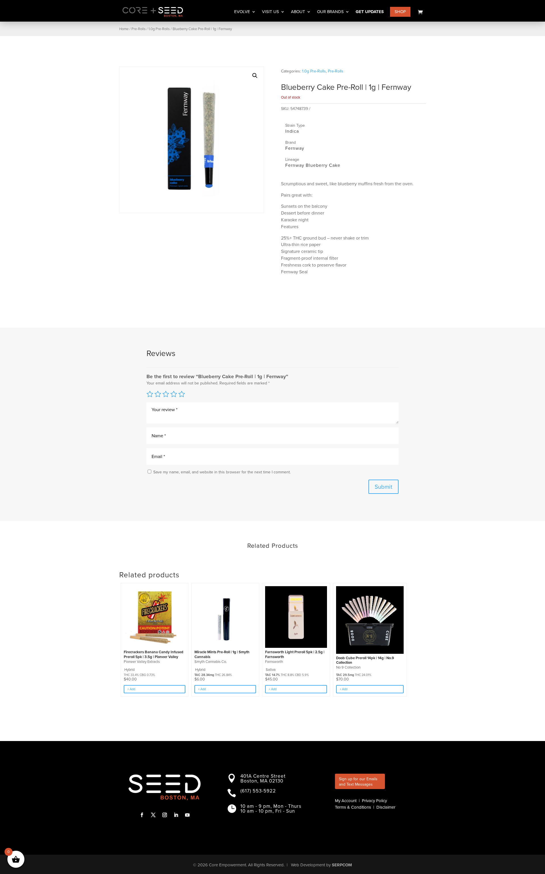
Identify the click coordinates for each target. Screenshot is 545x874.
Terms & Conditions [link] (353, 807)
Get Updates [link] (370, 12)
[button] (255, 75)
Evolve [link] (242, 12)
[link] (420, 12)
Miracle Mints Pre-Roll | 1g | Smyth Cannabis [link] (222, 654)
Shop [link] (400, 12)
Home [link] (124, 29)
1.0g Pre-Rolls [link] (159, 29)
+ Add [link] (131, 689)
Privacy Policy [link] (374, 801)
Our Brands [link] (330, 12)
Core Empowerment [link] (227, 865)
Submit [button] (383, 486)
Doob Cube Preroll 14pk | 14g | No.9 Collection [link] (365, 660)
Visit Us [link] (270, 12)
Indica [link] (292, 131)
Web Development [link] (308, 865)
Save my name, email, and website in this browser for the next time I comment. (222, 472)
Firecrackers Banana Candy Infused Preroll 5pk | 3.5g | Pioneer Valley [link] (153, 654)
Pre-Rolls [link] (138, 29)
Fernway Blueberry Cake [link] (312, 165)
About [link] (298, 12)
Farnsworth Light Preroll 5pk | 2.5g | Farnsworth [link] (294, 654)
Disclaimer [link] (385, 807)
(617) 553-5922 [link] (258, 790)
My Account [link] (346, 801)
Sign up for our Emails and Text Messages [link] (358, 781)
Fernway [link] (294, 148)
